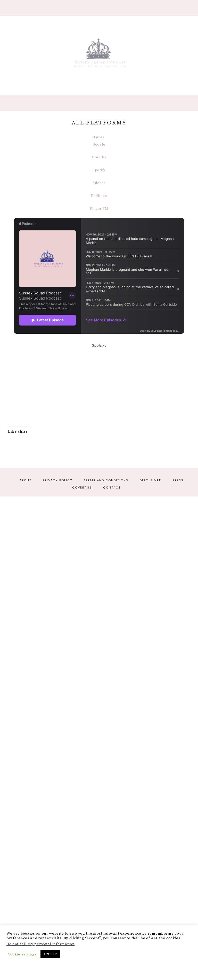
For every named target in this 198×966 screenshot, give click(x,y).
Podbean (99, 196)
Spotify (99, 170)
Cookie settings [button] (22, 954)
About (25, 480)
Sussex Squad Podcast (99, 54)
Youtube (99, 157)
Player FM (99, 208)
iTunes (99, 137)
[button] (99, 8)
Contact (112, 487)
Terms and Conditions (106, 480)
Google (99, 144)
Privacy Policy (57, 480)
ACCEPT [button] (50, 954)
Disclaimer (150, 480)
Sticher (99, 183)
